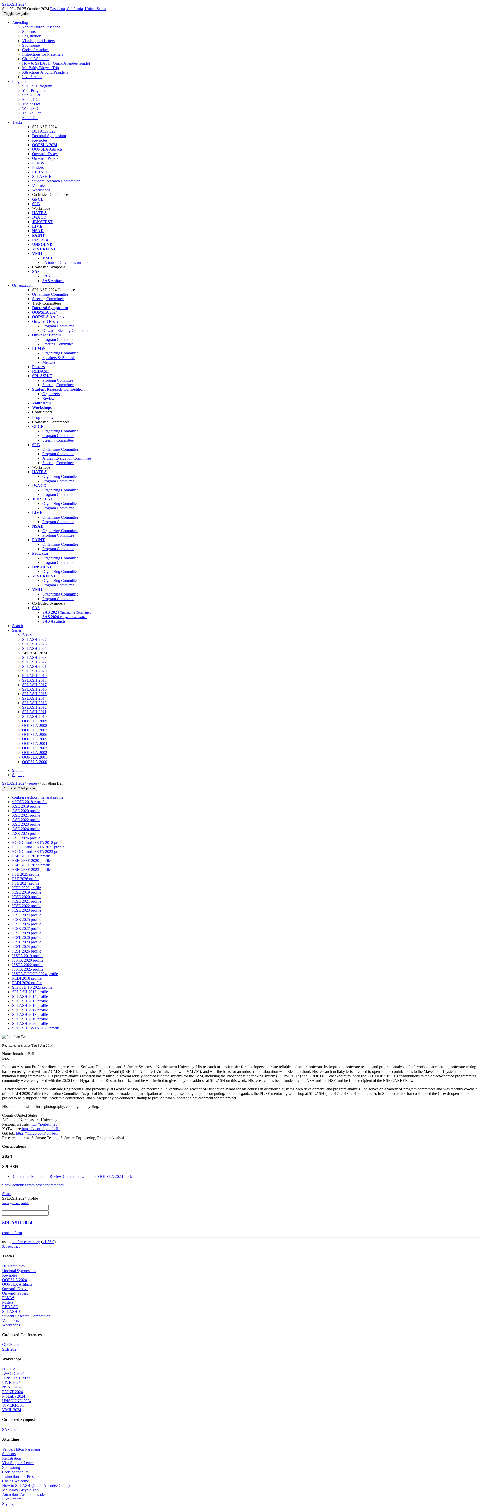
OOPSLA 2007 (34, 730)
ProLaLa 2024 (13, 1396)
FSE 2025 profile (25, 874)
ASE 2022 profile (26, 820)
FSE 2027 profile (25, 883)
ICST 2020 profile (26, 937)
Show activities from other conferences (33, 1185)
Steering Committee (48, 299)
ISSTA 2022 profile (27, 965)
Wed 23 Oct (31, 108)
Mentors (48, 362)
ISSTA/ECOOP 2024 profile (35, 974)
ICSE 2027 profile (26, 928)
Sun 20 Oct (31, 95)
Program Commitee (57, 380)
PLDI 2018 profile (27, 978)
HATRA (9, 1369)
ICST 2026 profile (26, 951)
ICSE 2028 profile (26, 933)
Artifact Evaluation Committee (66, 458)
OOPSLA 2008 (34, 725)
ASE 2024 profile (26, 829)
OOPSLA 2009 (34, 721)
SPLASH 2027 (34, 639)
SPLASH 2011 (34, 712)
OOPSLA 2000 (34, 762)
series (33, 783)
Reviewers (50, 398)
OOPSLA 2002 (34, 752)
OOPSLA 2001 (34, 757)
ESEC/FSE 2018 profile (31, 856)
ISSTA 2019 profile (27, 956)
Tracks (17, 122)
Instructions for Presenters (42, 54)
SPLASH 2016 (34, 689)
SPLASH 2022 (34, 662)
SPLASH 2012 (34, 707)
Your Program (33, 90)
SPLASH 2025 (34, 648)
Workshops (41, 190)
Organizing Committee (50, 294)
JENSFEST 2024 (16, 1378)
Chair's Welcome (35, 59)
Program (19, 81)
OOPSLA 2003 (34, 748)
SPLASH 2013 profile (30, 992)
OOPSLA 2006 (34, 734)
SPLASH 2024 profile (19, 788)
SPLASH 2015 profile (30, 1001)
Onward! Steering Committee (65, 330)
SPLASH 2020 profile (30, 1023)
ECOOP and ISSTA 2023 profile (38, 851)
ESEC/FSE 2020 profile (31, 860)
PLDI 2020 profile (27, 983)
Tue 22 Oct (31, 104)
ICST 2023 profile (26, 942)
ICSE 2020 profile (26, 897)
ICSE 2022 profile (26, 906)
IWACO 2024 (13, 1373)
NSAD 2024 (12, 1387)
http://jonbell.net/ (43, 1124)
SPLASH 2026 (34, 644)
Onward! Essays (45, 154)
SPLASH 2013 (34, 703)
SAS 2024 (10, 1429)
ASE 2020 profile (26, 811)
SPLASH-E (41, 176)
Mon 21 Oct (32, 99)
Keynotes (39, 140)
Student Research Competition (56, 181)
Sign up (18, 775)
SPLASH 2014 (34, 698)
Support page (11, 1246)
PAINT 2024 (12, 1392)
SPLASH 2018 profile (30, 1014)
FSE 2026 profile (25, 879)
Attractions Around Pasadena (45, 72)
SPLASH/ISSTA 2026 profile (36, 1028)
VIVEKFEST (13, 1405)
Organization (22, 285)
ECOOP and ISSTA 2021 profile (38, 847)
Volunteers (40, 185)
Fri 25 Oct (30, 117)
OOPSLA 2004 (34, 743)
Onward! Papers (45, 158)
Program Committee (58, 326)
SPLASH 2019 (34, 675)
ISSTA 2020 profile (27, 960)
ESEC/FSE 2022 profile (31, 865)
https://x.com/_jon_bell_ (40, 1129)
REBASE (40, 172)
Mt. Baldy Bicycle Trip (40, 68)
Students (29, 31)
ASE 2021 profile (26, 815)
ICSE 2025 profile (26, 919)
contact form (12, 1233)
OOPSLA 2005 (34, 739)
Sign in (17, 770)
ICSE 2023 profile (26, 910)
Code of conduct (35, 50)
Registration (31, 36)
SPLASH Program (37, 86)
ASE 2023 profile (26, 824)
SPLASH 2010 (34, 716)
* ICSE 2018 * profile (29, 802)
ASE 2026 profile (26, 838)
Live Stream (32, 77)
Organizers (51, 394)
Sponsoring (31, 45)
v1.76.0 (48, 1242)
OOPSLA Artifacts (47, 149)
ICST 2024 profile (26, 946)
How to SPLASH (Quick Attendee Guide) (56, 63)
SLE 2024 (10, 1349)
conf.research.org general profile (37, 797)
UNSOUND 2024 (16, 1401)
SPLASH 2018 (34, 680)
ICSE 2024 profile (26, 915)
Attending (20, 22)
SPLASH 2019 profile (30, 1019)
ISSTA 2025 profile (27, 969)
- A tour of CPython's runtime (65, 262)
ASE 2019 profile (26, 806)
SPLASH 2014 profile (30, 996)
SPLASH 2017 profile (30, 1010)
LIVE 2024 (11, 1382)
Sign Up (8, 1503)
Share (6, 1194)
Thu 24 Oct (31, 113)
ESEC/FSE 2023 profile (31, 869)
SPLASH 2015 (34, 694)
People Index (42, 417)
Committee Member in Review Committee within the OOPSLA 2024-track (72, 1176)
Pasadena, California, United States (78, 9)
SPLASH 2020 (34, 671)
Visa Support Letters (38, 40)
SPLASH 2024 (14, 783)
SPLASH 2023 (34, 657)
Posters (38, 167)
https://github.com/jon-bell (36, 1133)
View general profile (15, 1203)
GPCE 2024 (12, 1344)
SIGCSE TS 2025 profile (32, 987)
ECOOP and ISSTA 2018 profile (38, 842)
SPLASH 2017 (34, 685)
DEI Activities (43, 131)
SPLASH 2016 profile (30, 1005)
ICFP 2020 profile (26, 888)
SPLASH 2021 (34, 666)
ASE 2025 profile (26, 833)
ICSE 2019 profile (26, 892)
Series (27, 635)
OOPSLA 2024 (44, 145)
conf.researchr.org (26, 1242)
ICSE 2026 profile (26, 924)
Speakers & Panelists (58, 357)
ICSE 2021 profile (26, 901)
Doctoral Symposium (49, 136)
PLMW (38, 163)
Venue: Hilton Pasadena (41, 27)
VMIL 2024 (11, 1410)
